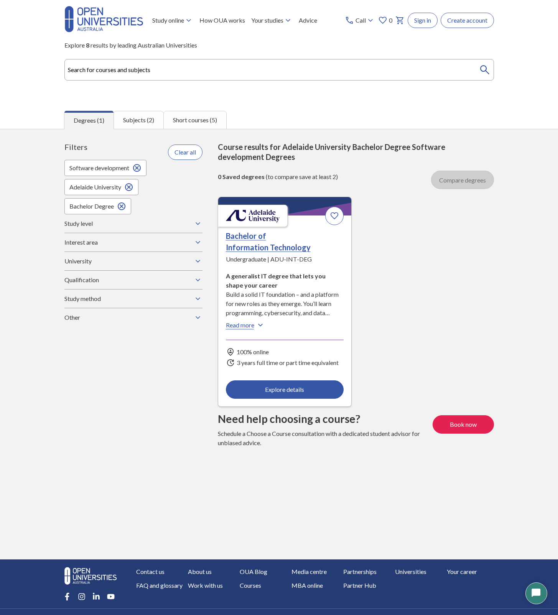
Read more (240, 325)
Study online (168, 20)
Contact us (150, 571)
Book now (463, 424)
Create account (467, 20)
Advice (308, 20)
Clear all (185, 152)
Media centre (309, 571)
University (78, 261)
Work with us (205, 585)
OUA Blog (253, 571)
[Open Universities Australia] (103, 29)
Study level (78, 223)
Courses (250, 585)
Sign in (422, 20)
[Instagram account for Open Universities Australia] (81, 596)
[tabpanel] (279, 344)
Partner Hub (359, 585)
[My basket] (400, 20)
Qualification (81, 279)
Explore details (284, 389)
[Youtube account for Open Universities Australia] (111, 596)
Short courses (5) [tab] (195, 119)
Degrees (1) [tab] (89, 120)
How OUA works (222, 20)
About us (200, 571)
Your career (462, 571)
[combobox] (279, 70)
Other (72, 317)
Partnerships (360, 571)
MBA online (307, 585)
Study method (82, 298)
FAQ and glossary (159, 585)
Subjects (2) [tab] (138, 119)
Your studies (267, 20)
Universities (410, 571)
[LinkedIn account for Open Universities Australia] (96, 596)
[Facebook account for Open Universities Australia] (67, 596)
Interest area (81, 242)
